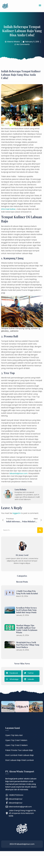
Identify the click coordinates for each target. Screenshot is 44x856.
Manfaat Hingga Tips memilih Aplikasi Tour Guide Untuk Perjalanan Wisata (26, 629)
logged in (17, 513)
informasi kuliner (8, 209)
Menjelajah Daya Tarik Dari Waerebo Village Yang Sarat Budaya (27, 644)
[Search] (40, 530)
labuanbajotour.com (18, 473)
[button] (40, 5)
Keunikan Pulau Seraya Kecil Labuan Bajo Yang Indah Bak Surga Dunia (26, 610)
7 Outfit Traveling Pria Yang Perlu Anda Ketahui (27, 592)
